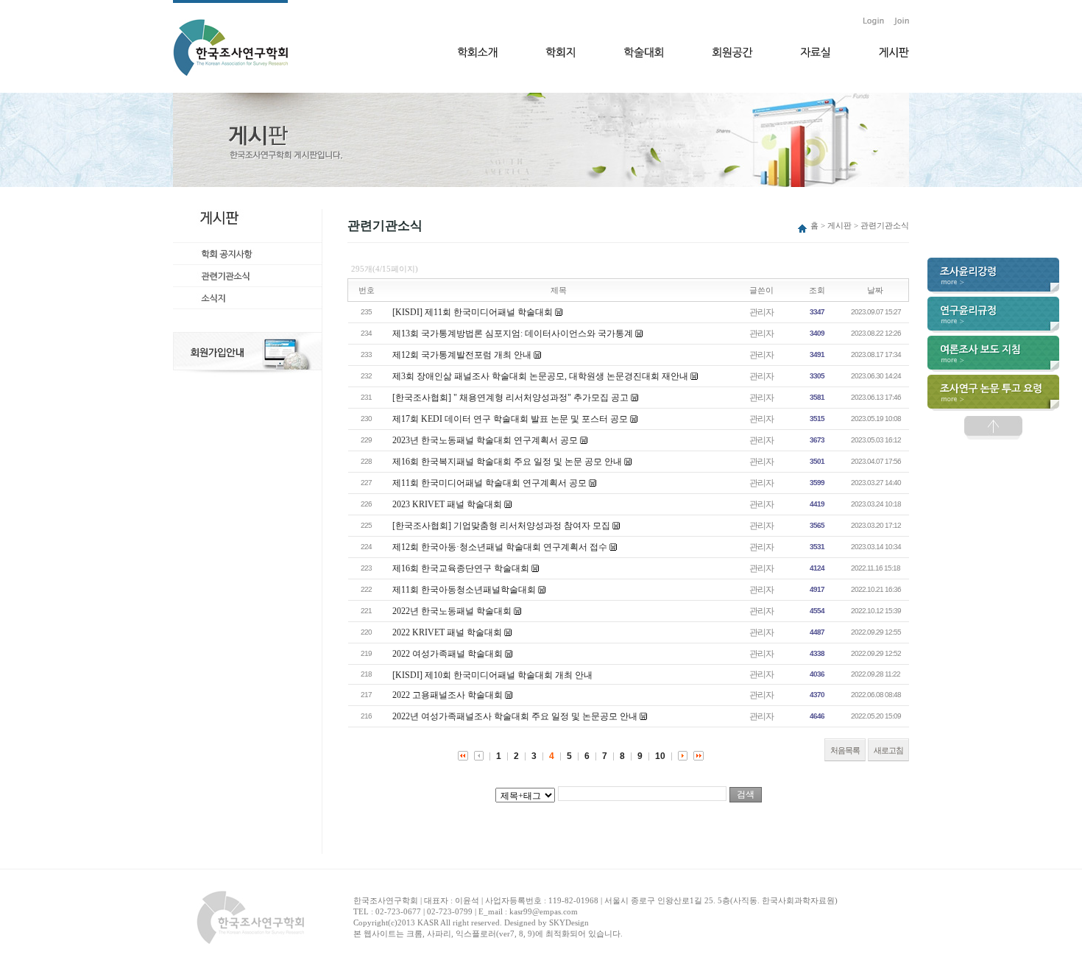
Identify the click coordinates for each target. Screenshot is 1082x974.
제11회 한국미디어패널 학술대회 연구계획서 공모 (489, 483)
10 (660, 756)
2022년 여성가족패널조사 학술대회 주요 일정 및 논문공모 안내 (514, 716)
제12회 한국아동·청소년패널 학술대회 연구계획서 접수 (499, 547)
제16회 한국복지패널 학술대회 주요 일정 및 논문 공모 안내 (507, 461)
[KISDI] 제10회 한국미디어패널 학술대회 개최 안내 (492, 675)
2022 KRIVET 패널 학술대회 (447, 632)
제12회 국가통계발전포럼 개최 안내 (461, 355)
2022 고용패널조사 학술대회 (447, 695)
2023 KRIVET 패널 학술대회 (447, 504)
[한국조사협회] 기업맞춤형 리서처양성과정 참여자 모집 (501, 525)
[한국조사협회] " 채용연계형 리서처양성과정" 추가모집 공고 (510, 397)
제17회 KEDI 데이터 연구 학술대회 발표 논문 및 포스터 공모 (510, 419)
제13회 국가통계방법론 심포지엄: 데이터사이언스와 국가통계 (512, 333)
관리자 (761, 312)
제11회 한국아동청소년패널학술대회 (464, 590)
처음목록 (845, 750)
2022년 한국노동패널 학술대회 (452, 611)
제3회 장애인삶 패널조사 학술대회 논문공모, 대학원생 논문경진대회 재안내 (540, 376)
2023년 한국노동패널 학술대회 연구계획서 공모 (485, 440)
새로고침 (888, 750)
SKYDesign (569, 922)
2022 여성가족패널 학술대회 (447, 654)
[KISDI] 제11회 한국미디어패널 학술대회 (472, 312)
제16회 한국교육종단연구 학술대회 (460, 568)
